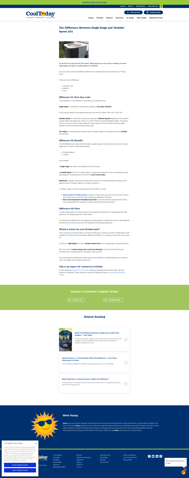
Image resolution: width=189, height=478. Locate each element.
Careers (122, 6)
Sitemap (102, 460)
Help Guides (104, 457)
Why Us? (130, 6)
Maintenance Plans (156, 18)
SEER (67, 235)
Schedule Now (155, 12)
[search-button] (161, 6)
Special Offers (140, 6)
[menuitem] (123, 6)
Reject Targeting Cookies (20, 470)
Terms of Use (104, 462)
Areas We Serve (153, 6)
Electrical (109, 18)
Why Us (78, 467)
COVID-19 (79, 464)
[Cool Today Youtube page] (153, 456)
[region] (20, 458)
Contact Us (77, 300)
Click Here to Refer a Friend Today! (94, 2)
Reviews (79, 455)
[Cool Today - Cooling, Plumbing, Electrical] (41, 14)
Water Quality (141, 18)
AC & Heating (57, 455)
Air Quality (130, 18)
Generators (120, 18)
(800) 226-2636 (135, 12)
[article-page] (125, 339)
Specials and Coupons (83, 457)
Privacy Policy (127, 460)
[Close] (36, 443)
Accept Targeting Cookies (20, 465)
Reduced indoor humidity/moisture (75, 195)
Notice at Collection (129, 455)
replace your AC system (80, 270)
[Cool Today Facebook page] (149, 456)
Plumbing (99, 18)
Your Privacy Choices (130, 457)
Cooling (91, 18)
